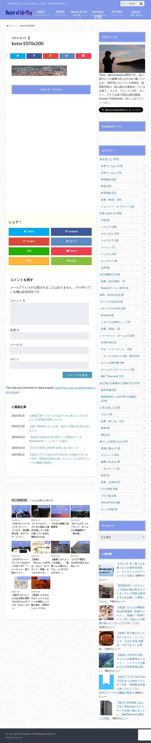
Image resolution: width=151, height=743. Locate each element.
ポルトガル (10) (110, 233)
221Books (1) (108, 342)
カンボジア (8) (109, 260)
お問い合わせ (136, 13)
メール (16, 344)
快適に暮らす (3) (110, 448)
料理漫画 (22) (108, 192)
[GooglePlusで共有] (50, 55)
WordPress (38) (110, 502)
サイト (14, 359)
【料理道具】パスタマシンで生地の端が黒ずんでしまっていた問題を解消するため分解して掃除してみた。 (122, 593)
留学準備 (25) (108, 389)
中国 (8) (105, 220)
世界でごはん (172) (112, 165)
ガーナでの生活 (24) (111, 301)
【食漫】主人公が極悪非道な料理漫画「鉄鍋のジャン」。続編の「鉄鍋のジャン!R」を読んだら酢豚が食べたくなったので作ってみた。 (122, 615)
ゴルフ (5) (106, 414)
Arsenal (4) (107, 315)
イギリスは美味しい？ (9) (115, 321)
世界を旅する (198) (111, 213)
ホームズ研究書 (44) (112, 362)
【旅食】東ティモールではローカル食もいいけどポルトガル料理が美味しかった (58, 417)
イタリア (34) (108, 226)
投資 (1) (105, 475)
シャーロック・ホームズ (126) (117, 335)
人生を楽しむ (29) (110, 407)
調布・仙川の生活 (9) (112, 294)
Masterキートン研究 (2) (114, 288)
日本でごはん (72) (111, 172)
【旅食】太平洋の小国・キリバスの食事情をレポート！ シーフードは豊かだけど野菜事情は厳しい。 (122, 662)
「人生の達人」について (79, 14)
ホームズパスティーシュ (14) (117, 369)
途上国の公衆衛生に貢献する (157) (120, 383)
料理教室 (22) (108, 179)
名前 (15, 330)
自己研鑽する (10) (110, 274)
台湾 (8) (105, 267)
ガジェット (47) (110, 454)
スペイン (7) (108, 247)
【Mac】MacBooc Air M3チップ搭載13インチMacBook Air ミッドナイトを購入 (55, 439)
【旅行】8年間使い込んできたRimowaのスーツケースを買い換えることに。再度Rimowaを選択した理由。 (122, 710)
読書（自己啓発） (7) (113, 281)
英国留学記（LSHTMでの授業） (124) (119, 398)
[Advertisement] (51, 123)
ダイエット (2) (111, 468)
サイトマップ (117, 13)
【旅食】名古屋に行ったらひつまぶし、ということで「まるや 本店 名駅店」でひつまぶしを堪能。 (122, 640)
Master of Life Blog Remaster (37, 733)
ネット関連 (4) (109, 509)
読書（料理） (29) (111, 199)
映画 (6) (105, 427)
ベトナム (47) (108, 254)
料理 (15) (106, 186)
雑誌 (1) (105, 434)
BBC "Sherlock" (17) (112, 376)
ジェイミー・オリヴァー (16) (117, 206)
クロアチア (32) (110, 240)
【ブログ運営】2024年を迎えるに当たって (54, 447)
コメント (17, 300)
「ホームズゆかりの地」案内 (98, 14)
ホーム (11, 25)
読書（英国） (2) (110, 328)
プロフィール (60, 13)
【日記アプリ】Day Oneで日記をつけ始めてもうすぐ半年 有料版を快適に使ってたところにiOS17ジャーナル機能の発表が (59, 458)
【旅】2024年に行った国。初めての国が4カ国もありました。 (59, 428)
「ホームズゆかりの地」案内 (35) (120, 355)
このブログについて (41, 13)
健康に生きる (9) (110, 461)
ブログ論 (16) (108, 495)
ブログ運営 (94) (108, 488)
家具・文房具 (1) (110, 482)
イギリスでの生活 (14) (112, 308)
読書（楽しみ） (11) (112, 421)
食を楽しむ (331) (109, 159)
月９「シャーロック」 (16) (116, 349)
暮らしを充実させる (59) (114, 441)
